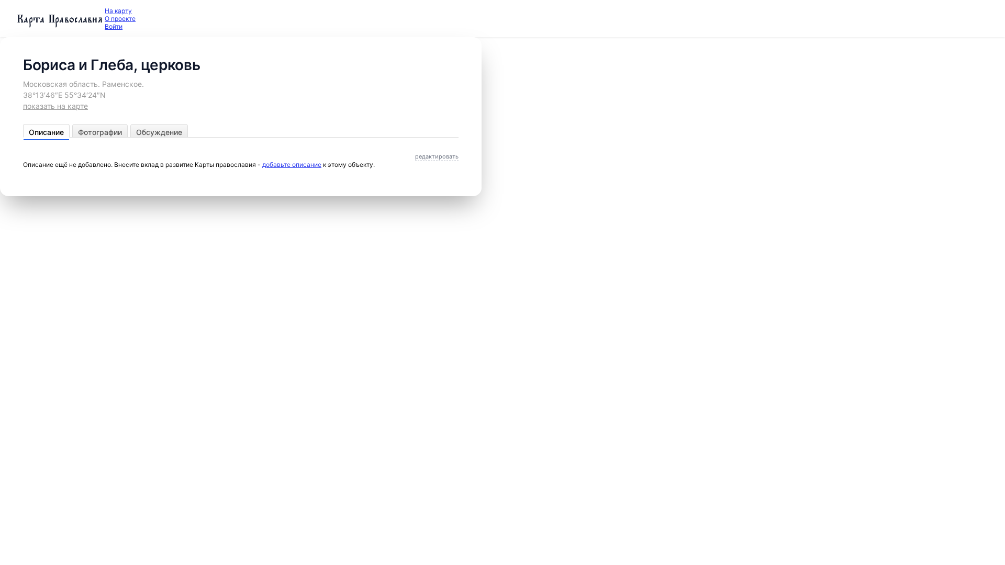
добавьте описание (291, 164)
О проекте (120, 18)
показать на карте (55, 105)
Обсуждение (159, 132)
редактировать (437, 156)
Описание (46, 132)
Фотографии (100, 132)
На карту (118, 11)
